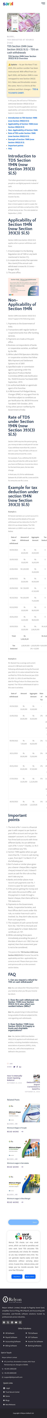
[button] (23, 1387)
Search (35, 1222)
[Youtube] (16, 1322)
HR (16, 1124)
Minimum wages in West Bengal (18, 1198)
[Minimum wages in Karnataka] (23, 1148)
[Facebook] (4, 1322)
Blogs (10, 36)
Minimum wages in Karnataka (18, 1163)
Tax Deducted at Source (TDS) (20, 41)
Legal (8, 1388)
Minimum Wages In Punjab (17, 1128)
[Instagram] (20, 1322)
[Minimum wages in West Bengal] (23, 1183)
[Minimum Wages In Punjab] (23, 1113)
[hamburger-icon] (43, 3)
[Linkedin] (12, 1322)
